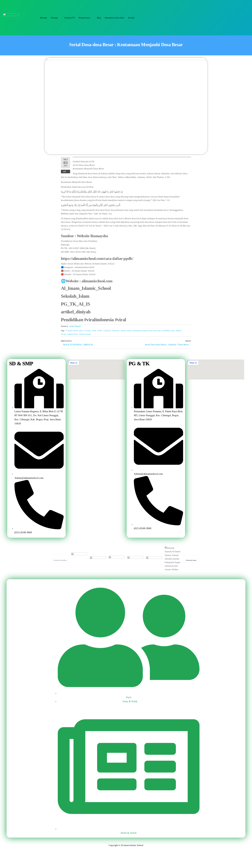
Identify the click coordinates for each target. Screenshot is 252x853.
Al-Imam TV (69, 18)
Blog (99, 18)
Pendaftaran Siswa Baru (114, 18)
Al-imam (88, 331)
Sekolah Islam (72, 334)
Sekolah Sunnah (85, 334)
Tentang (54, 18)
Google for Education (111, 331)
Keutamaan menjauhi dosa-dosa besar (147, 331)
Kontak (131, 18)
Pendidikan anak (168, 331)
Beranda (43, 18)
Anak (94, 331)
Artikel (99, 331)
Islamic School (126, 331)
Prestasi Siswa (84, 18)
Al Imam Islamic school (74, 331)
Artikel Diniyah (75, 326)
